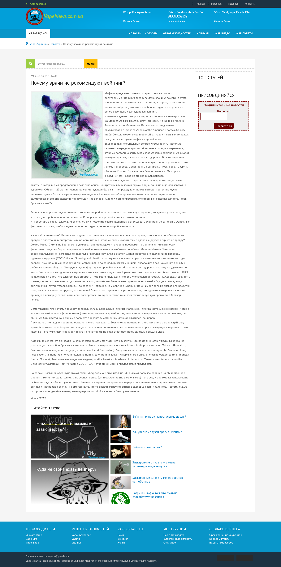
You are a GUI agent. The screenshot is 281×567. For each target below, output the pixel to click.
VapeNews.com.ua (54, 17)
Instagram (216, 3)
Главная (200, 3)
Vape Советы (244, 33)
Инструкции (174, 529)
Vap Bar (76, 542)
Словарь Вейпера (224, 529)
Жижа (121, 542)
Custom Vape (34, 534)
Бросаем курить (219, 538)
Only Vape (169, 542)
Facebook (233, 3)
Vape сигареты (130, 529)
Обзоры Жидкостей (177, 33)
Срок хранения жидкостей (225, 534)
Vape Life (31, 538)
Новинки (203, 33)
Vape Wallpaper (81, 534)
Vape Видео (222, 33)
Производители (40, 529)
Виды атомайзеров (221, 542)
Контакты (250, 3)
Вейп (121, 534)
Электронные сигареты (177, 538)
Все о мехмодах (173, 534)
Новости (135, 33)
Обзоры (152, 33)
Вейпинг (123, 538)
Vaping (76, 538)
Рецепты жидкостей (90, 529)
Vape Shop (32, 542)
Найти (91, 63)
